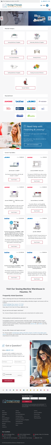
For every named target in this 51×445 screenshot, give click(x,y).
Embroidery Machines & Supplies (37, 42)
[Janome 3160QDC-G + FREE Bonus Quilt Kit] (14, 194)
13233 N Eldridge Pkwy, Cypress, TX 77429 (13, 304)
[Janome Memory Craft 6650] (37, 194)
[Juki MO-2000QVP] (37, 225)
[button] (49, 18)
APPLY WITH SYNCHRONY (33, 144)
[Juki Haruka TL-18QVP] (14, 164)
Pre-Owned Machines (14, 57)
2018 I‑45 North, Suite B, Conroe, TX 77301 (13, 305)
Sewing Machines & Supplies (14, 42)
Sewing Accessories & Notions (37, 72)
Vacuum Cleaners (25, 87)
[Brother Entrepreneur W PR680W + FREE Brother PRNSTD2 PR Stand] (14, 259)
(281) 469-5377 (7, 438)
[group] (25, 18)
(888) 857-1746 (9, 350)
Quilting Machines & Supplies (14, 72)
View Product (14, 179)
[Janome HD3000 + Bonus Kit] (37, 164)
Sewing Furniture (37, 57)
